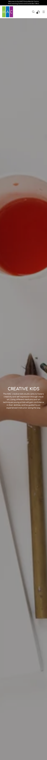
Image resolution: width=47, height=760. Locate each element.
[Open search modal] (33, 11)
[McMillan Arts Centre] (7, 11)
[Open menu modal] (43, 11)
